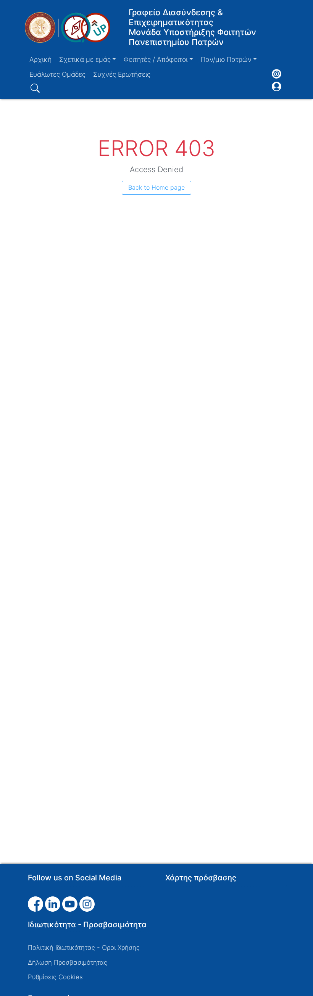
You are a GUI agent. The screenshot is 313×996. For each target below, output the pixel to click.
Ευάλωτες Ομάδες (57, 74)
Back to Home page (156, 187)
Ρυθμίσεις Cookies (55, 977)
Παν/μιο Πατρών (226, 59)
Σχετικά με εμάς (85, 59)
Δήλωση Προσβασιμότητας (67, 962)
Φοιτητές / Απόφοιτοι (155, 59)
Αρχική (40, 59)
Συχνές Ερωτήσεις (121, 74)
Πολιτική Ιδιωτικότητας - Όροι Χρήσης (84, 947)
